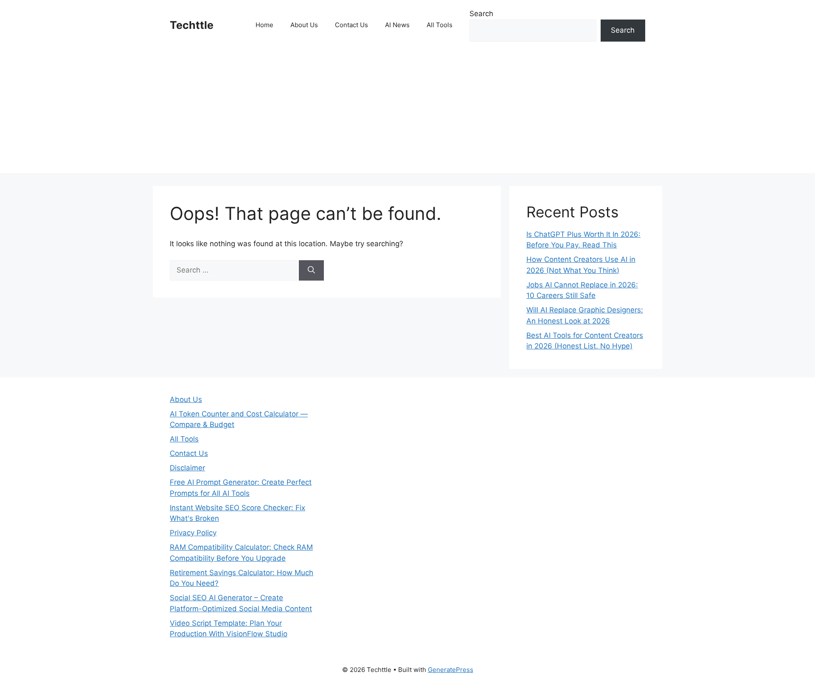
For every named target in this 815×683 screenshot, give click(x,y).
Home (264, 25)
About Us (304, 25)
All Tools (439, 25)
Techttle (192, 25)
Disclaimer (187, 468)
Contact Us (351, 25)
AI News (397, 25)
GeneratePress (450, 670)
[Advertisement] (407, 113)
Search (481, 13)
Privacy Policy (193, 532)
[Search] (311, 270)
